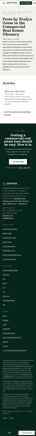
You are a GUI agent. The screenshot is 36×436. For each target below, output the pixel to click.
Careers (5, 342)
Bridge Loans (7, 233)
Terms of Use (26, 374)
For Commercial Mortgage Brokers (14, 350)
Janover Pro (23, 203)
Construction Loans (9, 238)
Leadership (6, 329)
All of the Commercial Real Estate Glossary (17, 113)
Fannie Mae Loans (9, 246)
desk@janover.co (8, 218)
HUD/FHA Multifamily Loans (12, 255)
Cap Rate (6, 274)
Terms (11, 418)
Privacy (5, 418)
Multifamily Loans (19, 198)
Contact (5, 346)
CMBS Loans (11, 203)
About (5, 316)
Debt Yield (6, 296)
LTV (4, 287)
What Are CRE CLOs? (14, 91)
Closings (5, 320)
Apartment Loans (8, 201)
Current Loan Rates (9, 259)
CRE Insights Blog (9, 333)
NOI (4, 279)
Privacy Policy (8, 376)
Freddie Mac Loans (9, 250)
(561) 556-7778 (24, 168)
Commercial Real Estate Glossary (20, 12)
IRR (4, 305)
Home (4, 12)
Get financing (25, 3)
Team (4, 324)
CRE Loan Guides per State (12, 337)
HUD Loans (18, 201)
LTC (4, 292)
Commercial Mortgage (10, 270)
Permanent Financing (10, 229)
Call (9, 433)
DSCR (5, 283)
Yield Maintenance (9, 300)
